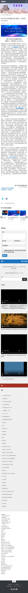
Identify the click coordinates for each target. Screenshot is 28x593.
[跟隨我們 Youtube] (26, 261)
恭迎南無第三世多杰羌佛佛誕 (8, 473)
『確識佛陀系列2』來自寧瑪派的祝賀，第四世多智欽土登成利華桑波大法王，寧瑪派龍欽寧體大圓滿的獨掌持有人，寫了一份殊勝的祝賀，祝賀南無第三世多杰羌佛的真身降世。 (14, 307)
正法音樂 (4, 482)
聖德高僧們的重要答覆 (7, 497)
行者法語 (4, 503)
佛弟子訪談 (4, 428)
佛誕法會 (4, 440)
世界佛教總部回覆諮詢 (7, 419)
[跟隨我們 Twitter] (24, 261)
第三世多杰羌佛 (11, 157)
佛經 (3, 437)
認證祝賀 (4, 506)
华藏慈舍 (3, 1)
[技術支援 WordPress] (10, 586)
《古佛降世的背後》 (6, 395)
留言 (3, 232)
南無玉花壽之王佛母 (6, 446)
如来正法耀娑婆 (5, 467)
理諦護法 (4, 485)
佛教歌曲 (4, 431)
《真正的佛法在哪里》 (7, 401)
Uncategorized (5, 413)
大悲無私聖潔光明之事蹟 (7, 464)
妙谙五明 (4, 470)
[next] (27, 217)
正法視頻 (4, 479)
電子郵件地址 (17, 240)
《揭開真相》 (5, 398)
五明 (3, 425)
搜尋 (2, 277)
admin (3, 23)
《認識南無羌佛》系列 (7, 407)
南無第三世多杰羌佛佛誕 (7, 452)
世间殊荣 (4, 422)
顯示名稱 (4, 240)
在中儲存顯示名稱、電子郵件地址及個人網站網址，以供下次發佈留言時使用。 (14, 251)
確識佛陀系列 (5, 488)
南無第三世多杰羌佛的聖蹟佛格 (9, 455)
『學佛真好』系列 (6, 410)
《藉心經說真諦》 (6, 404)
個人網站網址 (5, 245)
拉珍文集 (4, 476)
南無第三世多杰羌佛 (6, 449)
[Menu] (26, 1)
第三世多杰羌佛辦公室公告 (6, 14)
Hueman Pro (19, 586)
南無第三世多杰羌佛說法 (7, 461)
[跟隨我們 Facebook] (22, 261)
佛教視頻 (4, 434)
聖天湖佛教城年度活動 (7, 494)
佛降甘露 (4, 443)
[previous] (1, 217)
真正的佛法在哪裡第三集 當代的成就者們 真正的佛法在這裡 (14, 329)
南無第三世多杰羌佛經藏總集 (8, 458)
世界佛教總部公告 (6, 416)
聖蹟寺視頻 (4, 500)
